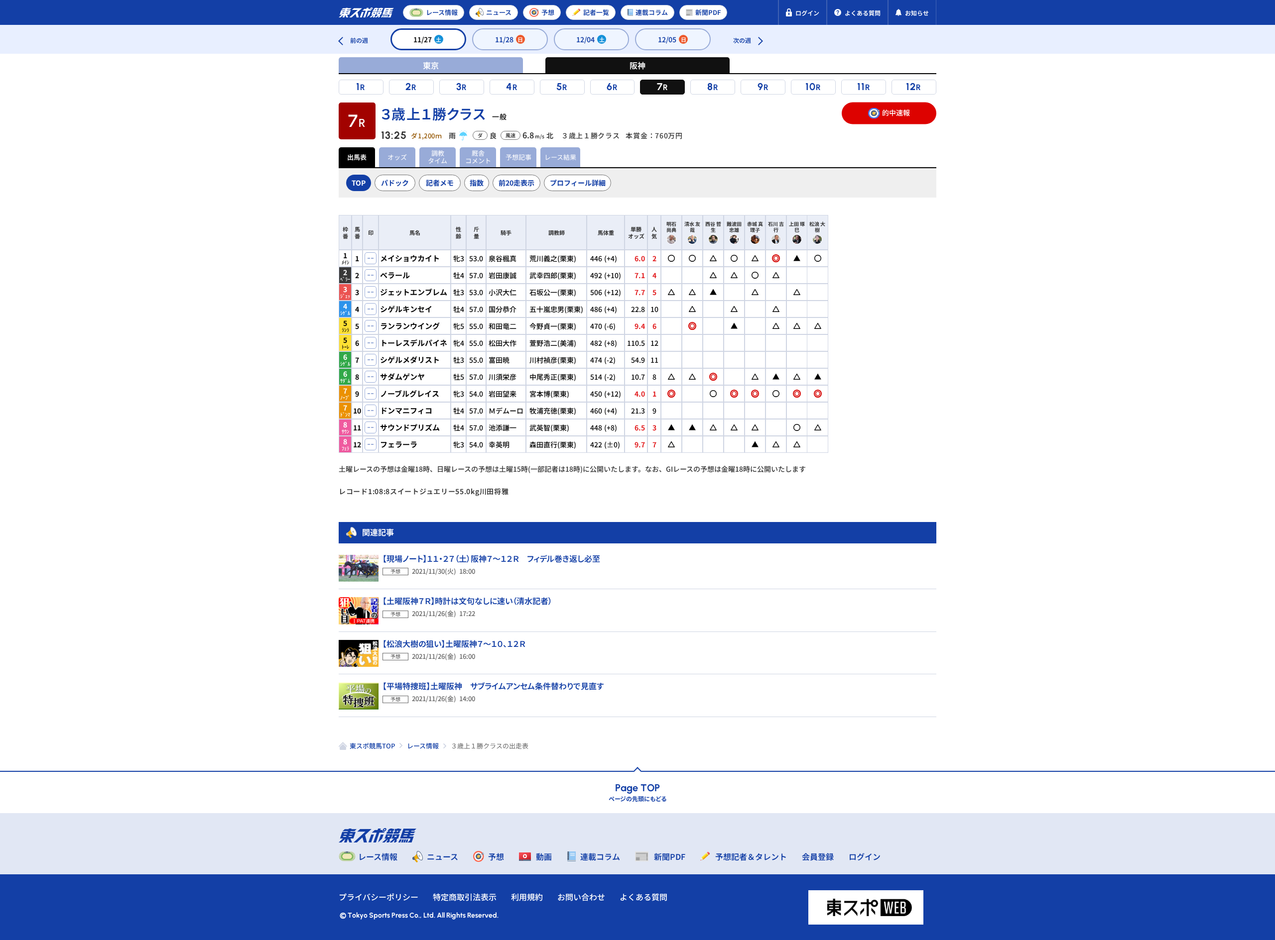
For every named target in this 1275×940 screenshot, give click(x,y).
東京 (431, 65)
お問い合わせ (581, 897)
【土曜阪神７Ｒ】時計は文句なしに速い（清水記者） (467, 601)
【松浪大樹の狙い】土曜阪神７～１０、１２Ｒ (453, 643)
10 (810, 87)
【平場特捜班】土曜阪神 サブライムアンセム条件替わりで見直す (493, 686)
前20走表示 (516, 183)
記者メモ (440, 183)
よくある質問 (643, 897)
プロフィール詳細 (578, 183)
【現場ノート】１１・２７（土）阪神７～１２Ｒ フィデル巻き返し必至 (491, 558)
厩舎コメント (478, 156)
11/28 (509, 39)
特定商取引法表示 (465, 897)
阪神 (637, 65)
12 (911, 87)
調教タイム (437, 156)
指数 (477, 183)
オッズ (397, 157)
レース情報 (423, 745)
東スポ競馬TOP (372, 745)
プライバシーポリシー (378, 897)
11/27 (427, 39)
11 (861, 87)
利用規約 (527, 897)
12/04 (590, 39)
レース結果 (560, 157)
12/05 (672, 39)
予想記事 (518, 157)
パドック (395, 183)
